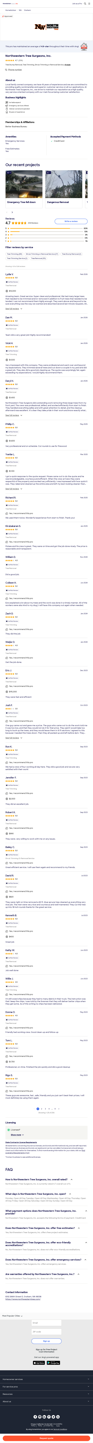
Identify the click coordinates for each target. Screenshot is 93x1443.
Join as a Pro (77, 4)
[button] (24, 189)
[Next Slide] (12, 212)
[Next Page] (59, 1108)
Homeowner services (13, 1379)
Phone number (15, 69)
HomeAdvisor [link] (10, 10)
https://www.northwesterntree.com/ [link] (22, 1299)
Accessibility (58, 1425)
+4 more (67, 65)
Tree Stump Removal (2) (71, 254)
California (40, 1425)
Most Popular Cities (11, 1316)
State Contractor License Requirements (21, 1142)
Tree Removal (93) (38, 258)
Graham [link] (27, 10)
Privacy (33, 1425)
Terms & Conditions (60, 1429)
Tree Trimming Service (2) (17, 258)
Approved (8, 16)
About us (7, 1401)
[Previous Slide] (6, 212)
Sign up (46, 1341)
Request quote (46, 1438)
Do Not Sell (48, 1425)
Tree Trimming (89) (14, 254)
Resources (7, 1394)
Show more (16, 1135)
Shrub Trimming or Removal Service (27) (42, 254)
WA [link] (20, 10)
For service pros (10, 1387)
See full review (12, 309)
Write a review (71, 221)
